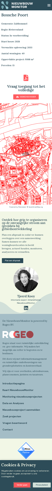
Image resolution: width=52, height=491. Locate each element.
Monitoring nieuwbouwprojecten (22, 396)
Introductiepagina (14, 383)
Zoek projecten (12, 416)
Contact (8, 429)
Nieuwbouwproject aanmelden (21, 409)
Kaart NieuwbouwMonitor (18, 390)
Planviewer (22, 207)
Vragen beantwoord (15, 423)
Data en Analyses (13, 403)
